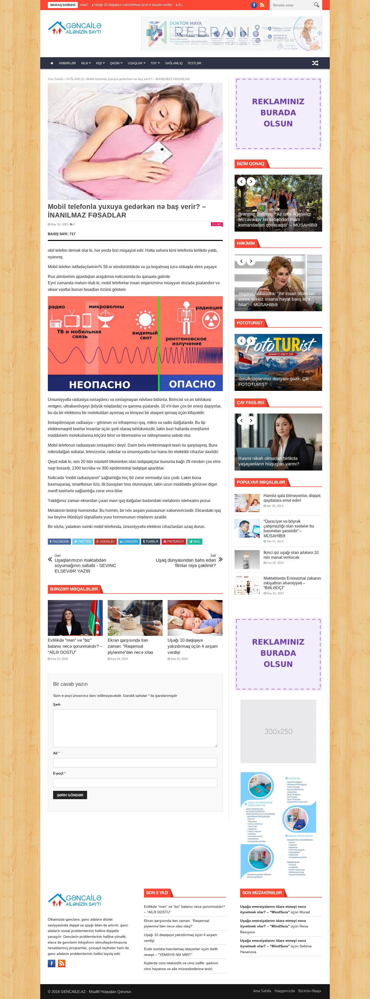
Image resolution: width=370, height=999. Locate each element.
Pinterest (175, 543)
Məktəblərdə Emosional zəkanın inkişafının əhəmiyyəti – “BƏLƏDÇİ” (292, 584)
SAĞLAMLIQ (173, 65)
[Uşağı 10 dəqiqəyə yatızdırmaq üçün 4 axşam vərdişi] (195, 620)
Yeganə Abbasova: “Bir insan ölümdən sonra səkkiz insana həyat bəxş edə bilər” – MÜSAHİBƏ (276, 301)
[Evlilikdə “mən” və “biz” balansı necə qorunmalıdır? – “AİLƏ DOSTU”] (75, 620)
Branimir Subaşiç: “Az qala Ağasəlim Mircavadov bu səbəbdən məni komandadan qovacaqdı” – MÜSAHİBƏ (277, 221)
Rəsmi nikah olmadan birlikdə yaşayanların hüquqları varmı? (268, 463)
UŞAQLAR (135, 65)
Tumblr (152, 543)
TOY (154, 65)
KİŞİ (99, 65)
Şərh (56, 706)
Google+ (107, 543)
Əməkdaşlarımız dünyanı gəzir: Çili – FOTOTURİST (275, 383)
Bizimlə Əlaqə (309, 992)
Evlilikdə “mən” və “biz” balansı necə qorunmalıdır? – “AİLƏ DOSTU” (75, 648)
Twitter (84, 543)
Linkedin (131, 543)
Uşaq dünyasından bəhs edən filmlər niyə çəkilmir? (186, 562)
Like (218, 226)
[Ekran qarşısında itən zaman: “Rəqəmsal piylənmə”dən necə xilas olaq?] (135, 620)
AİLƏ (84, 65)
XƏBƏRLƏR (67, 65)
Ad (56, 755)
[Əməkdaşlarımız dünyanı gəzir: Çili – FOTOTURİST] (278, 364)
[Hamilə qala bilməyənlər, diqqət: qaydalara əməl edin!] (247, 504)
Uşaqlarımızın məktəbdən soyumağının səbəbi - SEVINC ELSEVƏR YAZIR (85, 565)
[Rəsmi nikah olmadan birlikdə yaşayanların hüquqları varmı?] (278, 443)
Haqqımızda (285, 992)
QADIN (115, 65)
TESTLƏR (194, 65)
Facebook (61, 543)
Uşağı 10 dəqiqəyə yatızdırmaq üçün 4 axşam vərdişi (82, 5)
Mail (196, 543)
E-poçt (59, 775)
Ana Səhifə (55, 81)
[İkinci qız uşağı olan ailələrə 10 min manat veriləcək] (247, 561)
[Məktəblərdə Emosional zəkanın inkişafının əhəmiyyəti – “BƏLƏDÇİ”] (247, 586)
